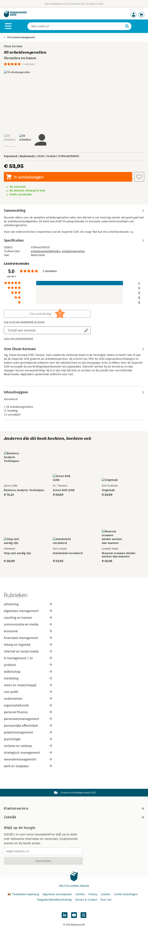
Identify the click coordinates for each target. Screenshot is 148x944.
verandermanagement (20, 759)
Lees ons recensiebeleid (18, 338)
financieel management (21, 638)
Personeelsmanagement (21, 37)
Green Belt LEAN (63, 490)
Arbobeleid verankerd (67, 553)
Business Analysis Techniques (24, 490)
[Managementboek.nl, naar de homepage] (15, 16)
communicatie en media (21, 624)
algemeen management (21, 611)
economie (11, 631)
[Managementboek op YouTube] (74, 915)
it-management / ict (18, 658)
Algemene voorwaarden (57, 894)
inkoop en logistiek (17, 644)
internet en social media (21, 651)
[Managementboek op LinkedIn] (64, 915)
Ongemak (108, 490)
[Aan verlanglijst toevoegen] (139, 177)
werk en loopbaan (16, 766)
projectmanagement (18, 732)
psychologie (12, 739)
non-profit (11, 692)
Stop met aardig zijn (17, 553)
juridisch (10, 665)
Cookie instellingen (126, 894)
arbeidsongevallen (73, 251)
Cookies (105, 894)
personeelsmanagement (21, 719)
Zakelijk (10, 817)
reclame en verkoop (18, 746)
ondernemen (13, 698)
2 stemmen (28, 64)
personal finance (16, 712)
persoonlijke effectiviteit (21, 725)
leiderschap (12, 671)
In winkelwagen (29, 177)
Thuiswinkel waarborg (25, 894)
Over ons (106, 899)
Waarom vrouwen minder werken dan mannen (118, 555)
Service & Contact (86, 899)
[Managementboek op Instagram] (83, 915)
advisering (11, 604)
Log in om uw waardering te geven (24, 322)
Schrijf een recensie (22, 330)
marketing (11, 678)
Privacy (92, 894)
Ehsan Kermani (13, 46)
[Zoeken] (127, 26)
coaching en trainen (18, 618)
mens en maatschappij (20, 685)
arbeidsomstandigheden (46, 251)
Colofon (80, 894)
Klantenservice (16, 808)
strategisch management (22, 752)
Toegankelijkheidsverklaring (54, 899)
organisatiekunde (16, 705)
